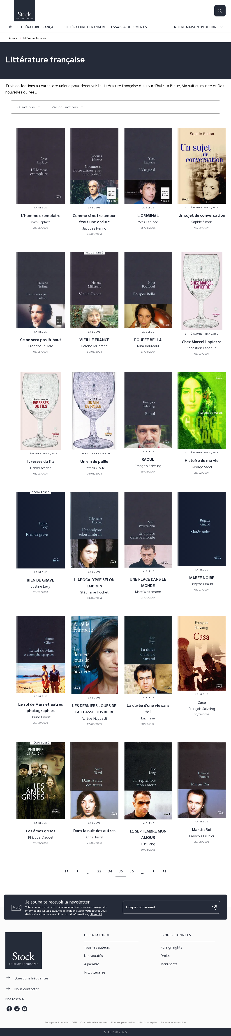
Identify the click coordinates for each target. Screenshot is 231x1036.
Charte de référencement (94, 1022)
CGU (74, 1022)
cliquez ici (96, 914)
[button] (28, 107)
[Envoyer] (214, 907)
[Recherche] (220, 10)
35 (121, 871)
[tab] (10, 26)
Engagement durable (56, 1022)
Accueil (13, 38)
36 (132, 871)
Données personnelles (123, 1022)
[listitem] (9, 1009)
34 (110, 871)
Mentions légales (148, 1022)
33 (99, 871)
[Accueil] (24, 10)
